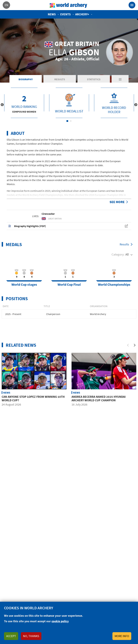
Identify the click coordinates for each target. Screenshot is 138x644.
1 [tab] (67, 121)
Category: (118, 254)
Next (135, 105)
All (127, 254)
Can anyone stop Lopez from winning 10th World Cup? (33, 398)
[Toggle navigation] (132, 5)
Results (59, 79)
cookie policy (60, 621)
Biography (26, 79)
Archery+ (82, 14)
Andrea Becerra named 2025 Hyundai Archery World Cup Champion (99, 398)
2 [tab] (71, 121)
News (52, 14)
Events (65, 14)
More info (122, 636)
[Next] (134, 345)
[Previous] (128, 345)
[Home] (68, 5)
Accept (11, 636)
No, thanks (31, 636)
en (6, 5)
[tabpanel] (24, 103)
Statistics (93, 79)
